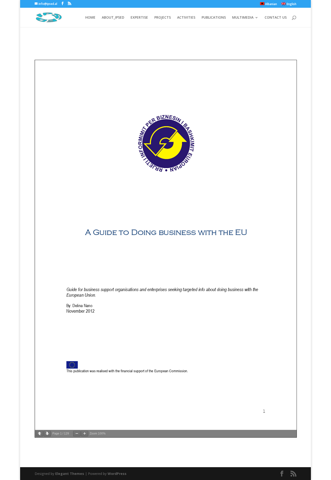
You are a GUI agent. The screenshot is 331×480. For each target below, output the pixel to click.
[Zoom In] (84, 433)
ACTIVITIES (186, 18)
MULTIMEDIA (242, 18)
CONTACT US (276, 18)
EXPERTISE (139, 18)
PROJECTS (162, 18)
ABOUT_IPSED (113, 18)
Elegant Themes (69, 473)
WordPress (117, 473)
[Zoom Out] (76, 433)
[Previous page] (39, 433)
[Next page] (47, 433)
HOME (90, 18)
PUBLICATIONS (214, 18)
